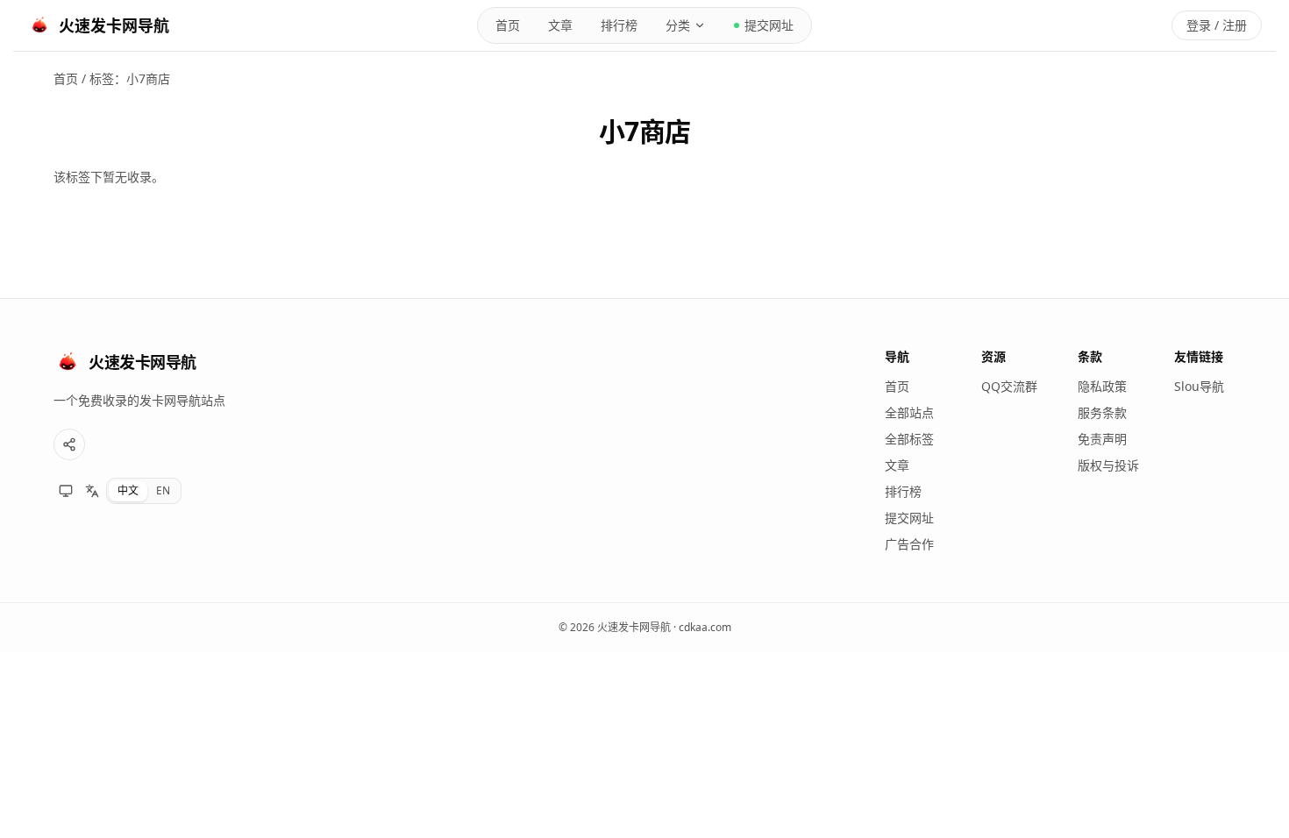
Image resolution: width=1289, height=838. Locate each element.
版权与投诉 (1108, 465)
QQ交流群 (1009, 386)
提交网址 (769, 25)
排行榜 (619, 25)
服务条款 (1102, 412)
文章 (560, 25)
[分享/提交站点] (69, 444)
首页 (507, 25)
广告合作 (909, 544)
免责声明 (1102, 438)
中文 (128, 490)
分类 (678, 25)
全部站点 (909, 412)
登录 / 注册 (1216, 25)
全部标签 (909, 438)
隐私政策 (1102, 386)
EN (163, 490)
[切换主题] (65, 491)
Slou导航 (1199, 386)
